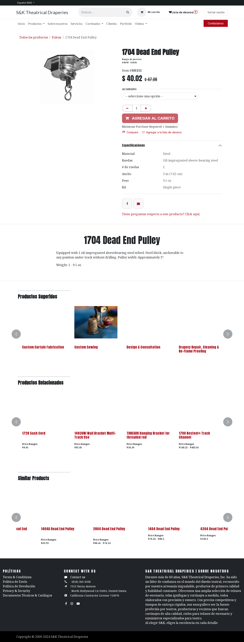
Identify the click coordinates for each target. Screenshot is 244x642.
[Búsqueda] (127, 12)
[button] (18, 334)
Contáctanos (216, 23)
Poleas (56, 37)
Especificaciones (133, 145)
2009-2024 (43, 637)
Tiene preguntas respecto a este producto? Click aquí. (161, 214)
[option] (122, 334)
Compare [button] (132, 132)
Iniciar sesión (216, 12)
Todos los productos (33, 37)
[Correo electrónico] (138, 203)
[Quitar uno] (127, 108)
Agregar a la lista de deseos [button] (164, 132)
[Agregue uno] (146, 108)
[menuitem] (21, 23)
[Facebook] (127, 203)
